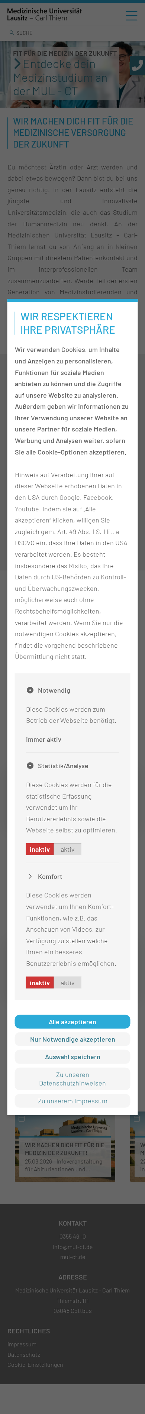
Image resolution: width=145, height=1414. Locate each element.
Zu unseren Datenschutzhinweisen (72, 1078)
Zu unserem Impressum (72, 1100)
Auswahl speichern (72, 1056)
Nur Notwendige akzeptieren (72, 1039)
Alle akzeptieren (72, 1021)
